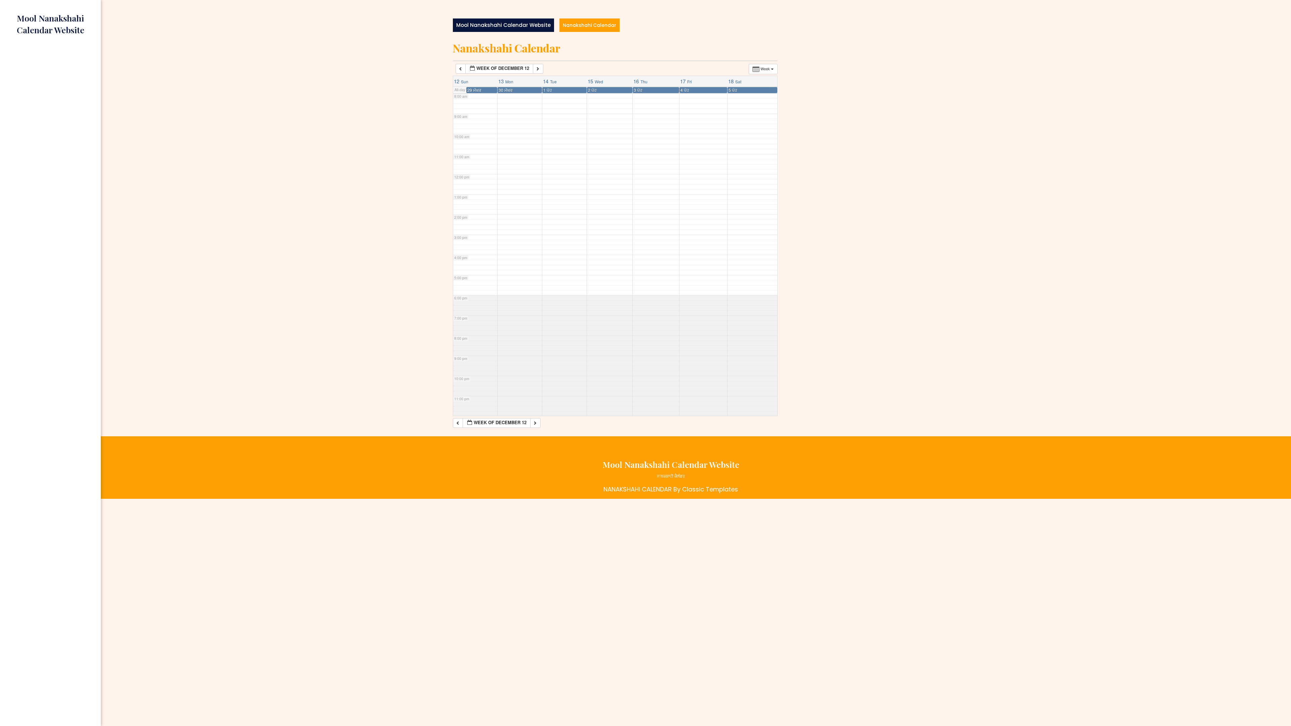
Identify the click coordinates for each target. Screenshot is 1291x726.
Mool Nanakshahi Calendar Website (503, 25)
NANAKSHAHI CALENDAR (637, 489)
